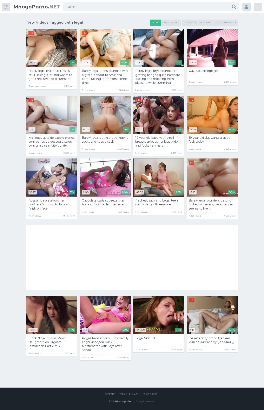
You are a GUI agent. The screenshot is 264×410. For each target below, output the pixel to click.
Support (110, 394)
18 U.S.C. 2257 (150, 394)
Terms (123, 394)
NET (36, 7)
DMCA (135, 394)
